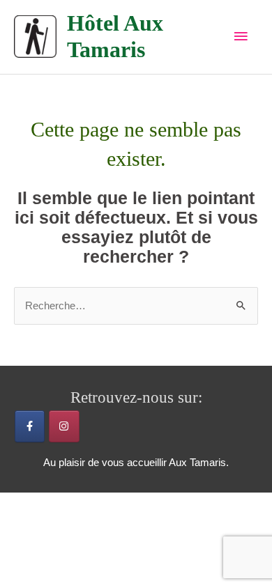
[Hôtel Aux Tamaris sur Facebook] (30, 426)
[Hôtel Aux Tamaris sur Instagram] (64, 426)
